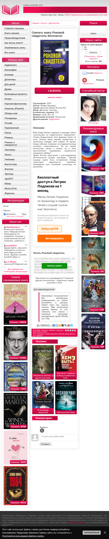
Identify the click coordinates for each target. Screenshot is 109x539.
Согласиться (91, 532)
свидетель (40, 334)
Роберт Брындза (51, 334)
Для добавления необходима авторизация (16, 270)
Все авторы (93, 123)
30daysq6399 (49, 227)
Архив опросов (96, 57)
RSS (67, 15)
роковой (39, 335)
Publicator (59, 330)
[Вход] (42, 430)
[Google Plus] (68, 325)
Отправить (45, 444)
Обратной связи (75, 522)
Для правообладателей (44, 289)
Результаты (90, 56)
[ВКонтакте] (53, 325)
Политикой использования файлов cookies (23, 536)
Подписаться (88, 83)
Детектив (44, 330)
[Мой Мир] (62, 325)
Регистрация (20, 216)
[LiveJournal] (65, 325)
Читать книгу (54, 266)
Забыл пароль (11, 216)
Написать (98, 73)
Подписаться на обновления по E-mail (89, 15)
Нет (85, 49)
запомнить (11, 214)
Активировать (54, 238)
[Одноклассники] (59, 325)
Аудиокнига (54, 119)
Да (85, 47)
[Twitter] (56, 325)
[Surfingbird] (71, 325)
